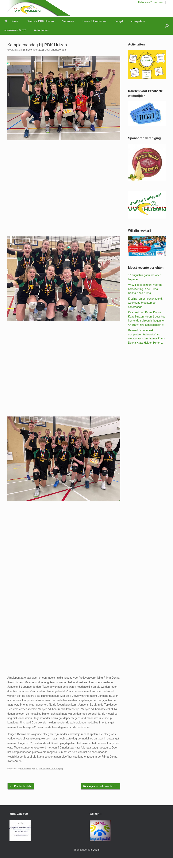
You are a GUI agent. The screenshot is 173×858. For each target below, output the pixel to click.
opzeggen (159, 2)
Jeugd (119, 21)
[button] (167, 26)
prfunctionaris (58, 49)
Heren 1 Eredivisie (94, 21)
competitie (138, 21)
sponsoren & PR (15, 30)
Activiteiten (41, 30)
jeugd (34, 768)
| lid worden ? (145, 2)
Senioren (68, 21)
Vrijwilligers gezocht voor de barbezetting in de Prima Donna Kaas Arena (145, 289)
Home (14, 21)
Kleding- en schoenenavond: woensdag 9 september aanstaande (145, 302)
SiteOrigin (94, 850)
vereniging (57, 768)
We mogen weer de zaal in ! (100, 786)
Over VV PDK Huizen (40, 21)
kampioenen (45, 768)
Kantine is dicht (21, 786)
